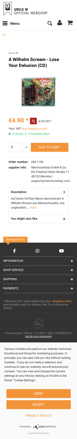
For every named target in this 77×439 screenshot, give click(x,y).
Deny (38, 393)
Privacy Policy (39, 415)
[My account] (60, 23)
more (32, 207)
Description (19, 192)
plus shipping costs (34, 128)
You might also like (24, 218)
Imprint (31, 433)
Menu (15, 23)
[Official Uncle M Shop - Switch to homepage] (25, 8)
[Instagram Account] (37, 251)
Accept (38, 404)
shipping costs (61, 301)
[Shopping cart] (70, 23)
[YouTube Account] (61, 251)
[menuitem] (11, 23)
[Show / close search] (49, 23)
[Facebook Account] (14, 251)
